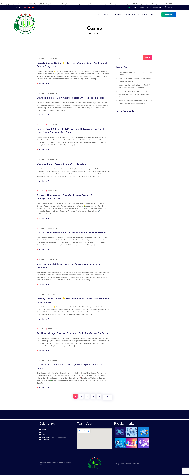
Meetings (141, 14)
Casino (41, 59)
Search (170, 7)
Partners (117, 14)
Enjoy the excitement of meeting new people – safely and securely (134, 80)
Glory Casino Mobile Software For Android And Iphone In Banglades (68, 266)
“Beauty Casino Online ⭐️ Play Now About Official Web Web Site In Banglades (73, 300)
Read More (44, 83)
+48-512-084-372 (155, 7)
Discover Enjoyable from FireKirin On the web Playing (135, 73)
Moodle (153, 14)
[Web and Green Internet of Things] (25, 24)
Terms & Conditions (132, 464)
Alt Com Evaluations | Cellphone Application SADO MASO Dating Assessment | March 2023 (134, 94)
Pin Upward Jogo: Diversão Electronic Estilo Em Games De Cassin (73, 333)
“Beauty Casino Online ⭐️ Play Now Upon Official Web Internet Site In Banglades (72, 65)
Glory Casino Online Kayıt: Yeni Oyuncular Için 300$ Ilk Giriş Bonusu (70, 366)
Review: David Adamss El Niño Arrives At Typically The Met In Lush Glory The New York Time (71, 131)
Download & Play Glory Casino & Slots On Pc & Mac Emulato (70, 98)
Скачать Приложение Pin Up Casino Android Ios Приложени (71, 233)
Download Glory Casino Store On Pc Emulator (62, 164)
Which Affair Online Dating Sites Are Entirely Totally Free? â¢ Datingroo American (135, 101)
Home (96, 14)
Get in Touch (168, 14)
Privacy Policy (119, 464)
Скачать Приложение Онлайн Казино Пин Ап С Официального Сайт (65, 197)
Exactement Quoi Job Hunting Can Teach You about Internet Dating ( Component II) (134, 86)
